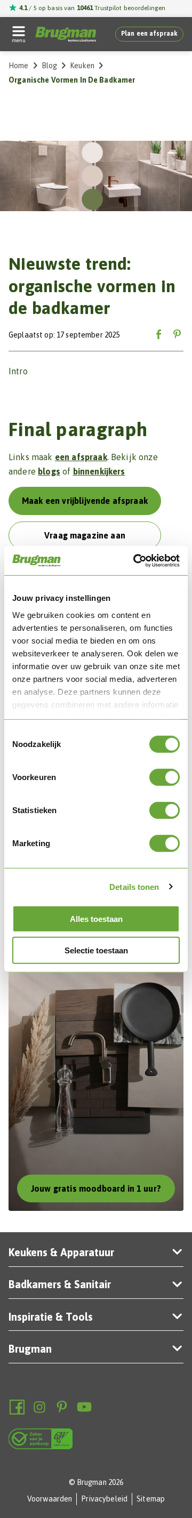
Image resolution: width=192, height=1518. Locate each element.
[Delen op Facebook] (159, 335)
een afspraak (81, 457)
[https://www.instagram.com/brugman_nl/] (39, 1407)
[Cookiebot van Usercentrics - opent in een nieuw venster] (135, 560)
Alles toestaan (96, 918)
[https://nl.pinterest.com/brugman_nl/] (61, 1407)
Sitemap (151, 1499)
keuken (82, 65)
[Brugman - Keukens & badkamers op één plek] (65, 34)
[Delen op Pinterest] (177, 335)
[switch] (164, 777)
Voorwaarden (50, 1499)
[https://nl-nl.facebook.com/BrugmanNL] (17, 1407)
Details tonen (134, 886)
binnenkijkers (99, 471)
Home (19, 65)
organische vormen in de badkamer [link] (72, 80)
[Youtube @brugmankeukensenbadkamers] (84, 1407)
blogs (49, 471)
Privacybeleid (104, 1499)
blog (50, 65)
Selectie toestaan (96, 950)
